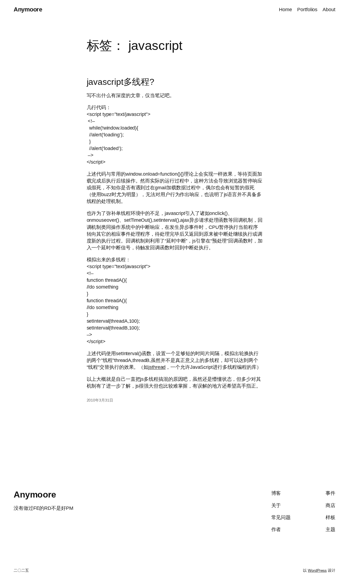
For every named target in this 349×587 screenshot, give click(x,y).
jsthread (157, 367)
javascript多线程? (121, 82)
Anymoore (28, 9)
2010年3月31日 (100, 400)
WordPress (317, 570)
